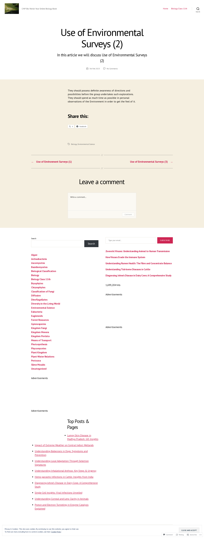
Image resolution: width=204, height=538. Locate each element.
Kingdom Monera (40, 332)
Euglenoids (37, 315)
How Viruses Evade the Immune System (125, 257)
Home (165, 8)
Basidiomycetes (39, 267)
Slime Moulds (38, 364)
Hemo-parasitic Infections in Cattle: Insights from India (64, 476)
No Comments (112, 68)
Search (33, 238)
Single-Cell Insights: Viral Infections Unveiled (58, 492)
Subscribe (165, 240)
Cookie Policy (56, 532)
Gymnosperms (38, 324)
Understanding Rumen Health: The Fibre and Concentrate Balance (139, 263)
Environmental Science (86, 144)
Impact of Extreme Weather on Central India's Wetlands (64, 445)
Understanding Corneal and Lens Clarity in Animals (62, 498)
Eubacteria (36, 311)
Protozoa (36, 360)
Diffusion (36, 295)
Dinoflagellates (39, 299)
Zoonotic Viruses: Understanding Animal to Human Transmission (138, 251)
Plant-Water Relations (42, 356)
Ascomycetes (38, 263)
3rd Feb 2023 (94, 68)
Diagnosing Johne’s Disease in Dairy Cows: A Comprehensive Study (138, 275)
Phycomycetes (38, 348)
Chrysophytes (38, 287)
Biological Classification (43, 271)
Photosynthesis (39, 344)
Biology (74, 144)
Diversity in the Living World (45, 303)
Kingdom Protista (40, 336)
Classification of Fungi (42, 291)
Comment (128, 214)
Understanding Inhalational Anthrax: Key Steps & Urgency (65, 470)
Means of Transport (41, 340)
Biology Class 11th (179, 8)
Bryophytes (37, 283)
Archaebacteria (39, 259)
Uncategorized (39, 368)
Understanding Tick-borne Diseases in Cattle (128, 269)
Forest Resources (40, 320)
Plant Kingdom (39, 352)
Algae (34, 254)
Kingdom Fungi (39, 328)
